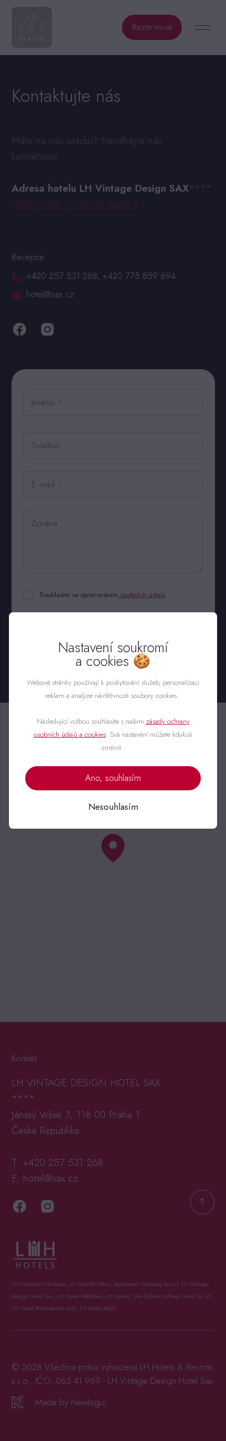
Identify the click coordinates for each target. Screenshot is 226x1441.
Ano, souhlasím (113, 777)
